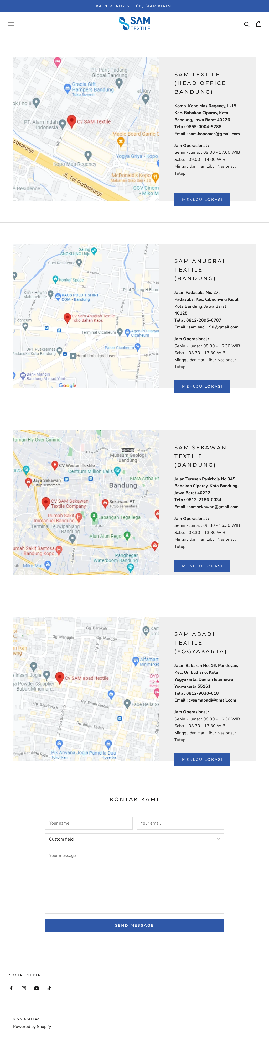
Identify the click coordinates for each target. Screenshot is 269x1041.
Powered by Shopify (32, 1026)
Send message (134, 925)
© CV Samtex (26, 1019)
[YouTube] (36, 988)
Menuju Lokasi (202, 199)
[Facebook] (11, 988)
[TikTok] (49, 988)
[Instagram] (24, 988)
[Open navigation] (11, 24)
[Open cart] (258, 24)
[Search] (247, 24)
